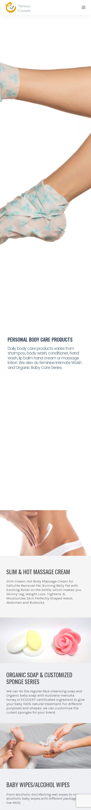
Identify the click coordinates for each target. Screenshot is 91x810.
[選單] (83, 7)
